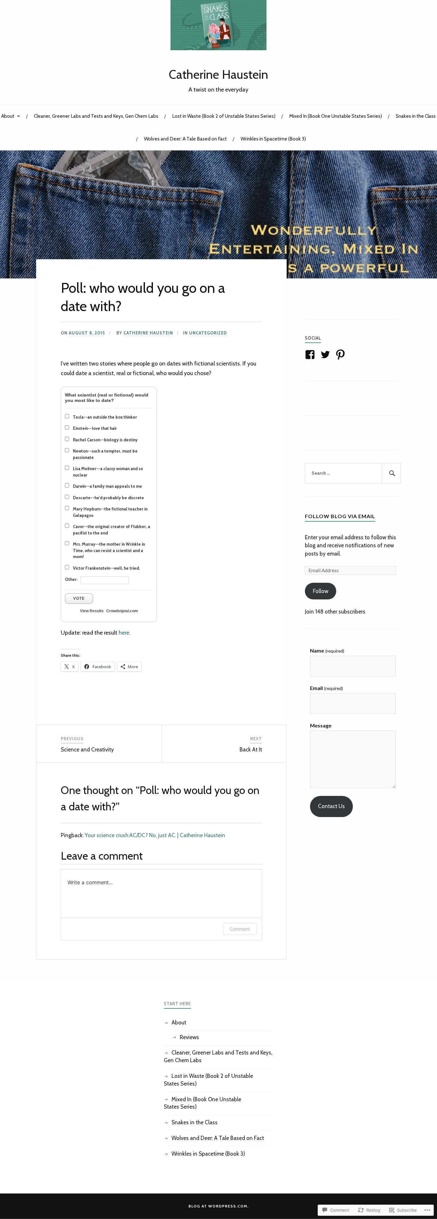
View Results (92, 611)
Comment (240, 929)
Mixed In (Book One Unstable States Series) (335, 116)
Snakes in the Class (416, 116)
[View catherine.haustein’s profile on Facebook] (311, 354)
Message (320, 725)
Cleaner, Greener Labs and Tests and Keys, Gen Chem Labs (96, 116)
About (7, 116)
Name (327, 650)
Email (326, 688)
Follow (320, 591)
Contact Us (331, 806)
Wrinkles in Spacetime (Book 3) (273, 139)
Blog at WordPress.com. (218, 1206)
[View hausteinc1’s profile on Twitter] (326, 354)
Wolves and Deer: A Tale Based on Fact (185, 139)
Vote (79, 598)
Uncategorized (208, 333)
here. (125, 632)
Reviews (189, 1037)
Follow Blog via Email (340, 516)
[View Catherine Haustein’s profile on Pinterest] (341, 354)
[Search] (391, 473)
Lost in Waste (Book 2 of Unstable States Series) (223, 116)
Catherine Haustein (218, 74)
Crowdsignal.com (122, 611)
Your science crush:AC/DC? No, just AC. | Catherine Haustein (155, 835)
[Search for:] (353, 473)
